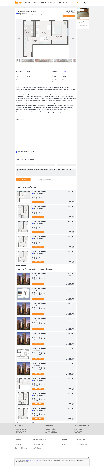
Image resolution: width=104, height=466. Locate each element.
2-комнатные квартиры (20, 429)
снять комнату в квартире (51, 432)
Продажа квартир (19, 441)
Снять (29, 2)
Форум (78, 441)
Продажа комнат (18, 443)
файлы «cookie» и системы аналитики (32, 460)
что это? (79, 28)
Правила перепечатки (37, 441)
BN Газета (56, 2)
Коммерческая (42, 2)
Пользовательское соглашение (40, 444)
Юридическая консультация (83, 444)
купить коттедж (78, 429)
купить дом (77, 428)
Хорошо (20, 463)
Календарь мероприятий (66, 445)
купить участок (78, 431)
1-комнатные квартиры (20, 428)
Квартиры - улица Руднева (21, 265)
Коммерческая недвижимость (21, 450)
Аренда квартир (18, 444)
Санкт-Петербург (17, 4)
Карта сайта (35, 447)
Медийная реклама (37, 448)
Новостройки (35, 2)
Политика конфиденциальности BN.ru (41, 443)
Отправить (23, 179)
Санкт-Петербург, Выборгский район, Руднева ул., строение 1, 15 (30, 14)
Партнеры (63, 444)
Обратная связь (80, 445)
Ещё (66, 2)
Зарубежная (49, 2)
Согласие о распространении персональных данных (44, 180)
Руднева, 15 (64, 71)
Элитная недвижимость (20, 447)
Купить (25, 2)
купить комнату (18, 432)
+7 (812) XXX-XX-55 (69, 16)
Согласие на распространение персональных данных (45, 445)
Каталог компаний (65, 443)
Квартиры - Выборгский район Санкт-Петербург (25, 422)
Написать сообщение (57, 16)
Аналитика (61, 2)
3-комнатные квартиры (20, 431)
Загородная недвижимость (21, 448)
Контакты (79, 443)
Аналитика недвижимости (67, 441)
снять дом (77, 432)
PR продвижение (36, 450)
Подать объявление (78, 2)
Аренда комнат (18, 445)
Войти (88, 2)
